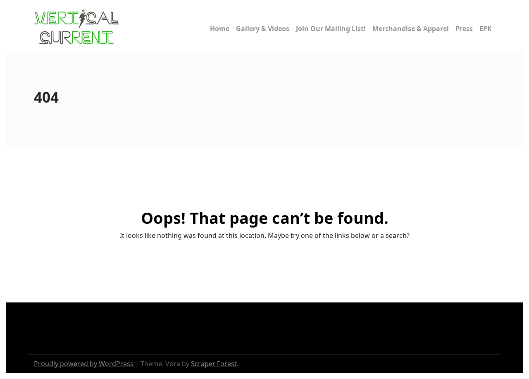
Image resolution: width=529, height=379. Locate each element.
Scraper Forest (214, 363)
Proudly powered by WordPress (84, 363)
